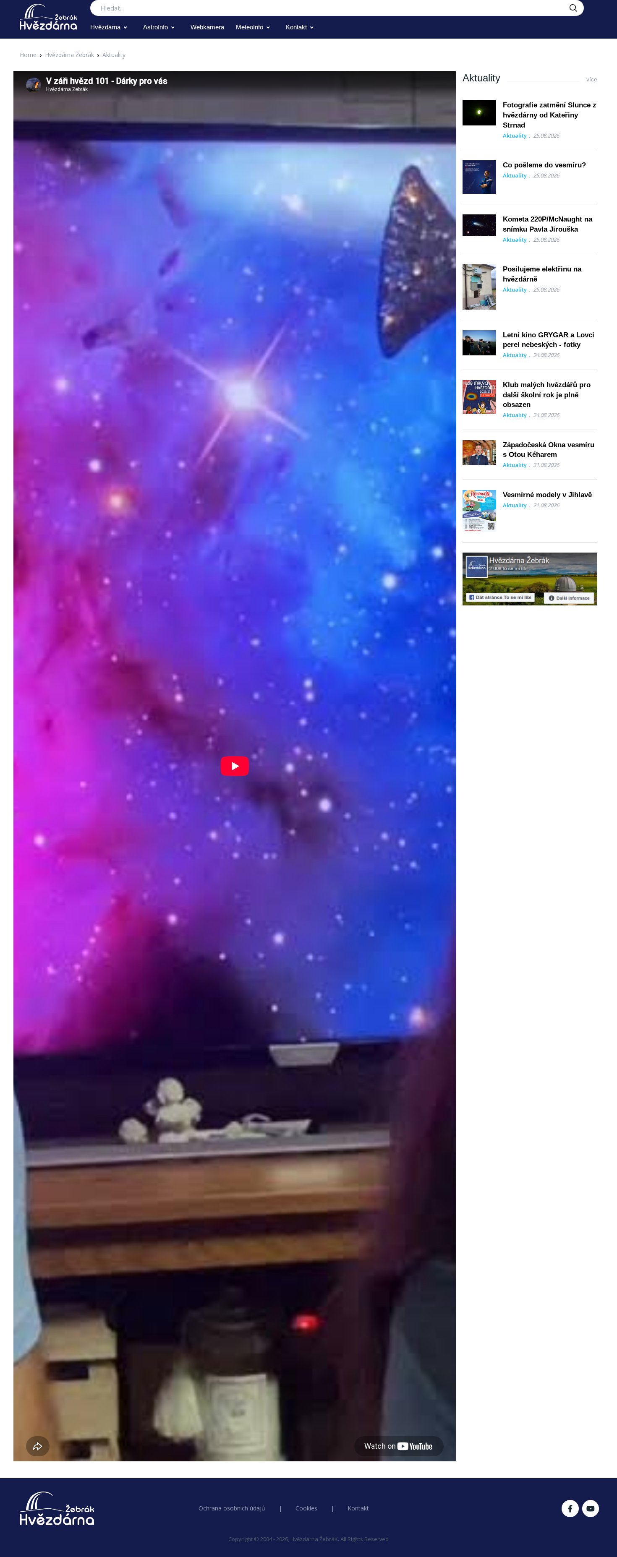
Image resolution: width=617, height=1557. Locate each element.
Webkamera (207, 27)
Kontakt (296, 27)
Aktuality (113, 55)
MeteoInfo (249, 27)
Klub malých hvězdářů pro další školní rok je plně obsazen (547, 395)
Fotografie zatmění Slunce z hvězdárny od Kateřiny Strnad (549, 115)
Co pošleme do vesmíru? (544, 165)
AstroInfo (155, 27)
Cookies (306, 1508)
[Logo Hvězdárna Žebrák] (48, 17)
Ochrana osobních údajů (232, 1508)
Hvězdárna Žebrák (69, 55)
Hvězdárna (105, 27)
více (591, 79)
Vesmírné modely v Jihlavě (547, 495)
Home (28, 55)
